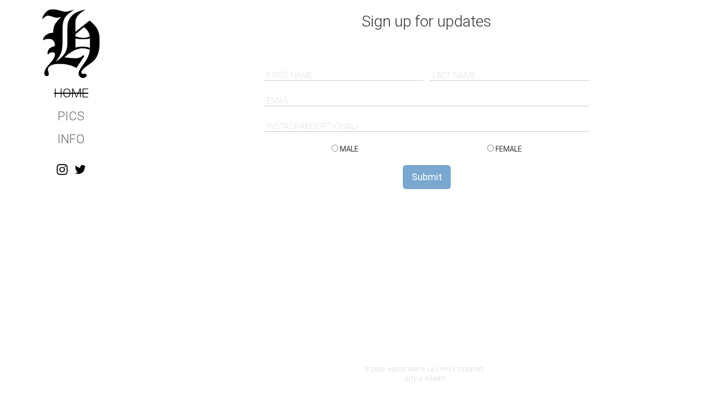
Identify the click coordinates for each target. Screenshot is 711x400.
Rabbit (435, 379)
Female (508, 149)
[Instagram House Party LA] (62, 170)
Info (71, 139)
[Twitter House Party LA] (80, 170)
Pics (71, 116)
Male (348, 149)
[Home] (71, 43)
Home (71, 93)
